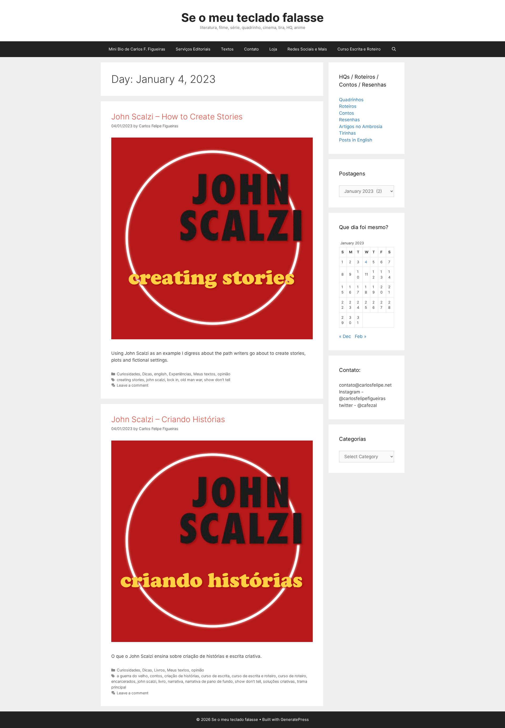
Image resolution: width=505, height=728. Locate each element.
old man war (191, 379)
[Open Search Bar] (393, 49)
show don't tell (217, 379)
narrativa (175, 681)
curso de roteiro (292, 676)
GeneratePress (295, 719)
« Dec (345, 336)
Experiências (180, 374)
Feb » (360, 336)
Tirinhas (347, 133)
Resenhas (349, 119)
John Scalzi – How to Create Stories (177, 116)
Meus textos (204, 374)
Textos (227, 49)
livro (162, 681)
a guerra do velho (132, 676)
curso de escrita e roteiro (254, 676)
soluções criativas (279, 681)
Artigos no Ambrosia (360, 126)
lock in (172, 379)
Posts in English (355, 140)
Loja (273, 49)
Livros (159, 670)
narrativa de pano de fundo (209, 681)
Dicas (147, 374)
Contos (346, 113)
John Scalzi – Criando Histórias (168, 419)
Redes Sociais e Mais (307, 49)
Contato (251, 49)
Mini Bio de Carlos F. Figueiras (137, 49)
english (160, 374)
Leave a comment (132, 385)
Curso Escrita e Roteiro (359, 49)
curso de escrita (215, 676)
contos (156, 676)
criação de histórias (181, 676)
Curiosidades (128, 374)
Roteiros (347, 106)
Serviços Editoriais (193, 49)
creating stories (130, 379)
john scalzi (155, 379)
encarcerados (123, 681)
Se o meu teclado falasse (252, 17)
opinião (224, 374)
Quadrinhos (351, 99)
